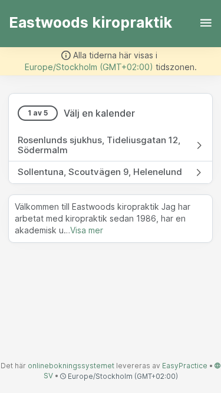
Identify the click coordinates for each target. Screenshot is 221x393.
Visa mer (86, 230)
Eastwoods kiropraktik (90, 22)
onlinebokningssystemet (71, 365)
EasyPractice (184, 365)
